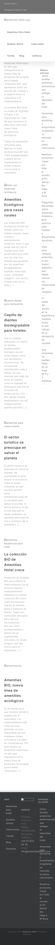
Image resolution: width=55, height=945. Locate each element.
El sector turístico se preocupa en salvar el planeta (15, 447)
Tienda (10, 836)
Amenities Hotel (29, 932)
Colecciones (11, 829)
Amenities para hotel (11, 810)
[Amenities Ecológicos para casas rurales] (14, 190)
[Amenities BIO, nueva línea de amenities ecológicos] (14, 670)
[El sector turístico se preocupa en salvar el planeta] (14, 428)
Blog (8, 842)
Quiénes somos (10, 821)
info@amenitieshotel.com (15, 10)
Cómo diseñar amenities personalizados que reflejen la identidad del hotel (44, 825)
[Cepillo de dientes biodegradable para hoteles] (14, 305)
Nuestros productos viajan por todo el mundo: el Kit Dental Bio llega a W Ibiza (47, 175)
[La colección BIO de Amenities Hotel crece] (14, 545)
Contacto (11, 848)
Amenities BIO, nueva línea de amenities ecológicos (14, 690)
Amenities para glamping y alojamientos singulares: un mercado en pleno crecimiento (44, 862)
